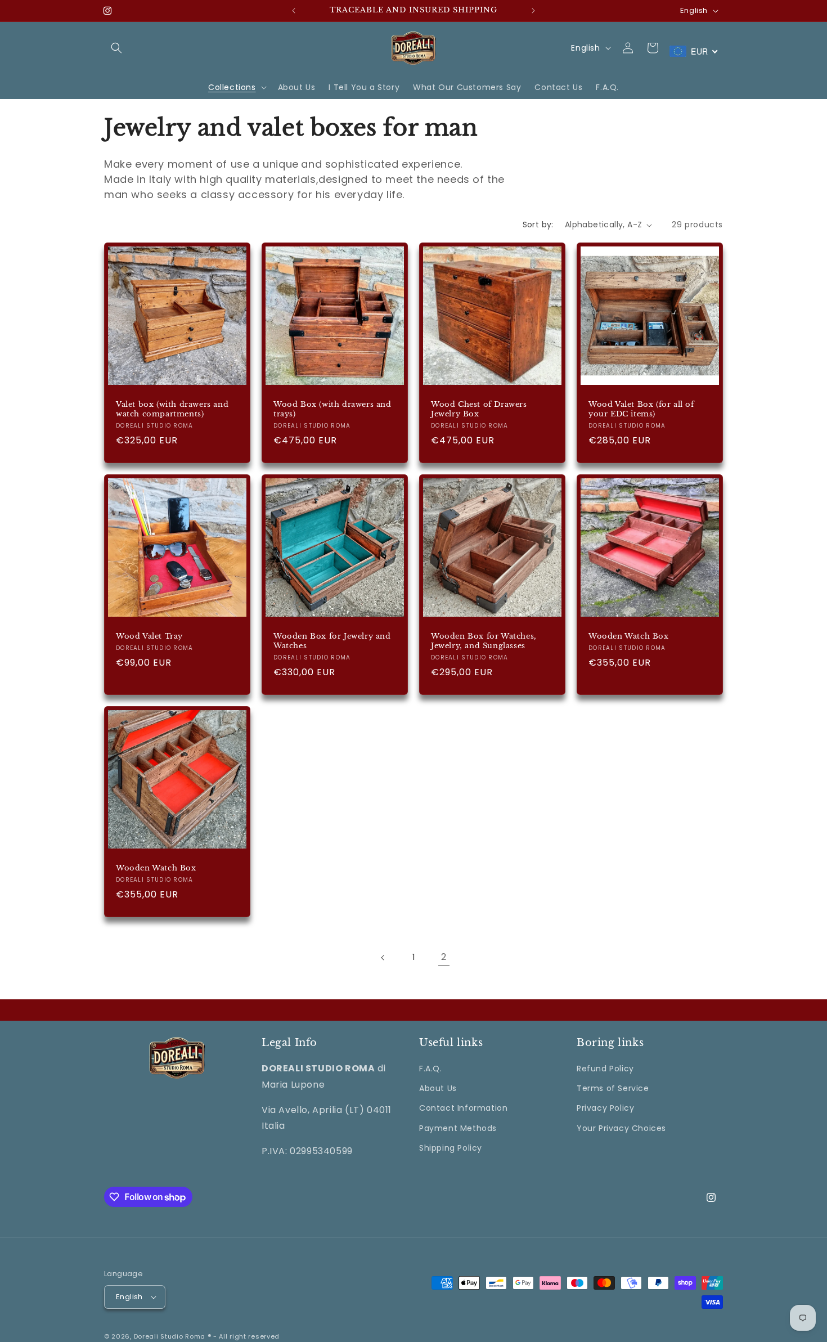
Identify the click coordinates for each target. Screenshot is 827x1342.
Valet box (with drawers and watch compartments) (172, 409)
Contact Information (463, 1108)
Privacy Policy (605, 1108)
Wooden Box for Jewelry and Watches (332, 641)
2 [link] (444, 956)
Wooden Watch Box (628, 636)
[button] (116, 47)
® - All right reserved (244, 1336)
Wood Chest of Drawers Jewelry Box (479, 409)
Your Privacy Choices (621, 1128)
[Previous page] (383, 957)
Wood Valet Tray (149, 636)
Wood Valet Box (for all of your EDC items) (641, 409)
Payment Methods (458, 1128)
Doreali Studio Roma (169, 1336)
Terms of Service (613, 1088)
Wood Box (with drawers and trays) (332, 409)
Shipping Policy (450, 1148)
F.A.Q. (430, 1068)
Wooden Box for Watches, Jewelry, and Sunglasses (484, 641)
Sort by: (538, 224)
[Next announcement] (533, 10)
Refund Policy (605, 1068)
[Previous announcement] (293, 10)
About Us (438, 1088)
